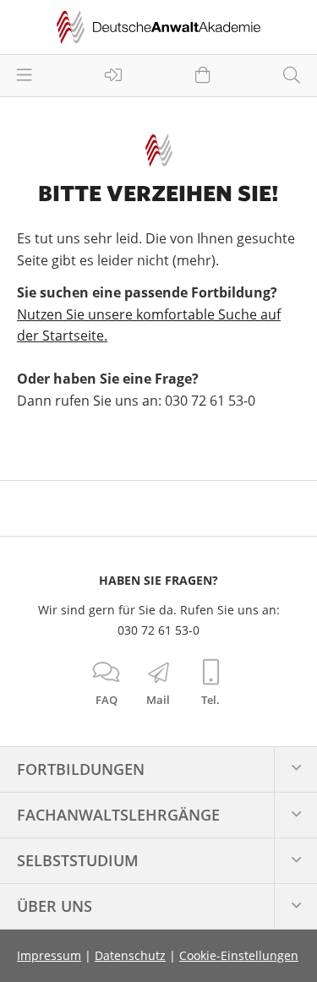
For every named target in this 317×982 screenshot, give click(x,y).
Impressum (49, 955)
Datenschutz (130, 955)
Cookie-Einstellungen (238, 955)
